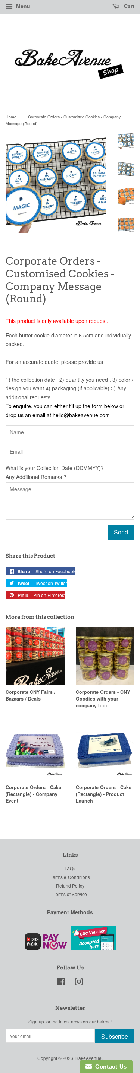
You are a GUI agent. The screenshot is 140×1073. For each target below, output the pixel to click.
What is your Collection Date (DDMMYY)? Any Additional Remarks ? (55, 472)
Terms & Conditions (70, 877)
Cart (128, 6)
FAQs (70, 868)
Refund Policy (70, 885)
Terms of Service (70, 894)
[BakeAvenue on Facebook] (61, 983)
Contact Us (109, 1066)
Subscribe (114, 1036)
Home (11, 117)
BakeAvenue (88, 1058)
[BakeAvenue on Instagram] (79, 983)
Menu (22, 6)
